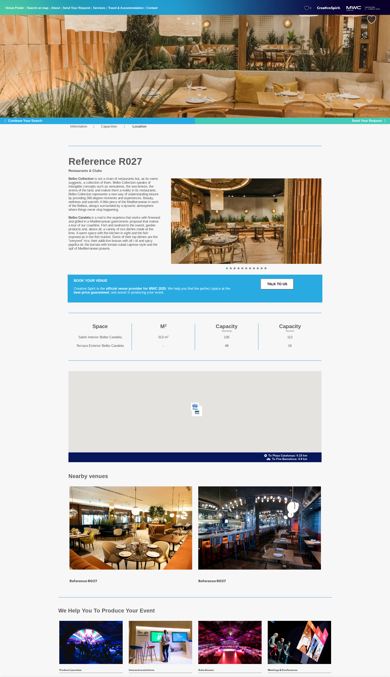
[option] (246, 221)
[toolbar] (245, 224)
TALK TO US (277, 284)
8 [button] (254, 268)
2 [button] (231, 268)
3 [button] (235, 268)
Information (78, 126)
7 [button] (250, 268)
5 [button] (242, 268)
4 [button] (238, 268)
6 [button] (246, 268)
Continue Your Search (25, 120)
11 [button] (265, 268)
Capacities (109, 126)
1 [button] (227, 268)
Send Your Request (367, 120)
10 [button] (262, 268)
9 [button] (258, 268)
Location (139, 126)
